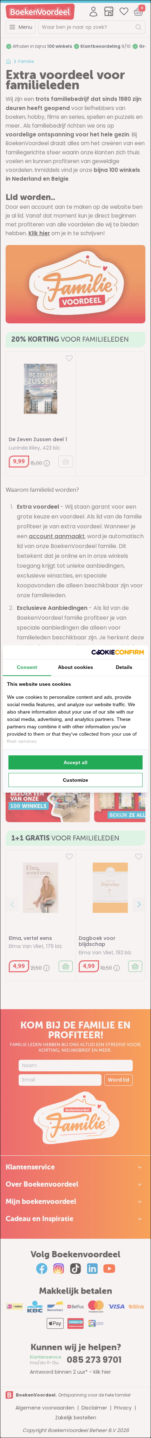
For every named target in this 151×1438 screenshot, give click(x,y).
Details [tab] (124, 667)
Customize (75, 780)
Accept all (75, 762)
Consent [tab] (27, 667)
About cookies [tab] (75, 667)
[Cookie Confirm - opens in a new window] (117, 652)
